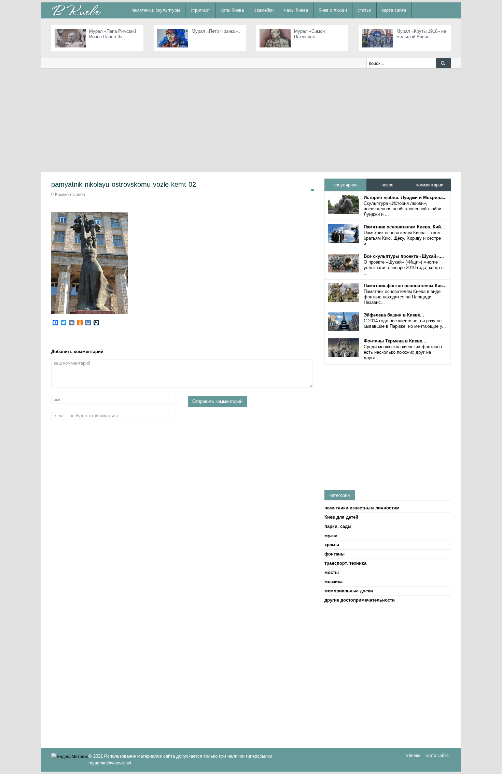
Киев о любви (333, 10)
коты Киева (232, 10)
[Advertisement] (251, 120)
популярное (345, 184)
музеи (330, 535)
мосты (331, 572)
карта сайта (394, 10)
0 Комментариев (68, 194)
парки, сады (337, 526)
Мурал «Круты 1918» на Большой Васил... (421, 34)
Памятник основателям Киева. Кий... (404, 226)
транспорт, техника (345, 563)
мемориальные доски (348, 590)
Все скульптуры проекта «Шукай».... (404, 256)
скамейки (264, 10)
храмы (331, 544)
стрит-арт (200, 10)
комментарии (429, 184)
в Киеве (413, 755)
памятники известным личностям (362, 507)
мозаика (333, 581)
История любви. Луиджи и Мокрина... (405, 197)
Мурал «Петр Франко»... (217, 31)
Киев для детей (341, 517)
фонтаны (334, 554)
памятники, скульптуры (155, 10)
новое (387, 184)
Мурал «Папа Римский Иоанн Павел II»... (112, 34)
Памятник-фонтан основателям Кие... (405, 285)
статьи (364, 10)
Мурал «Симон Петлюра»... (309, 34)
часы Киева (296, 10)
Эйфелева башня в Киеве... (394, 315)
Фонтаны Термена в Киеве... (395, 340)
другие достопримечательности (359, 600)
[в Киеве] (76, 10)
